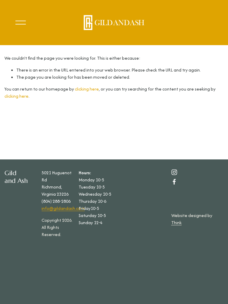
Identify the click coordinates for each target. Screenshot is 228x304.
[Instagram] (174, 172)
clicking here (87, 89)
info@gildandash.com (63, 208)
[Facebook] (174, 182)
